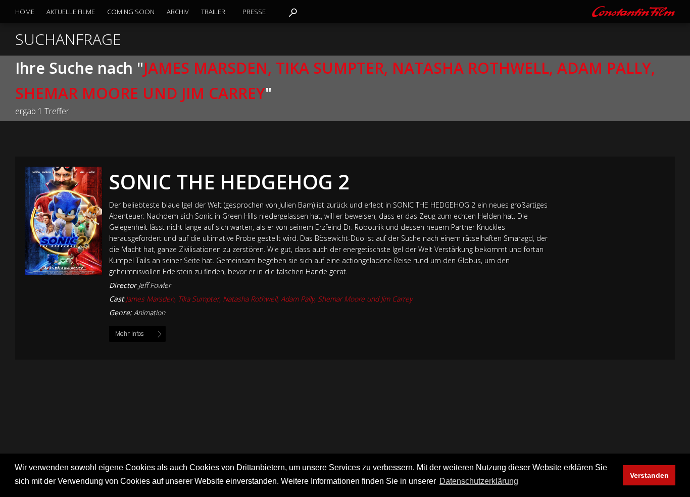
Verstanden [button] (649, 475)
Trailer (213, 11)
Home (24, 11)
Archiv (178, 11)
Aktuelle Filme (70, 11)
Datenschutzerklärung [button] (478, 481)
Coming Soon (131, 11)
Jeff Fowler (154, 285)
